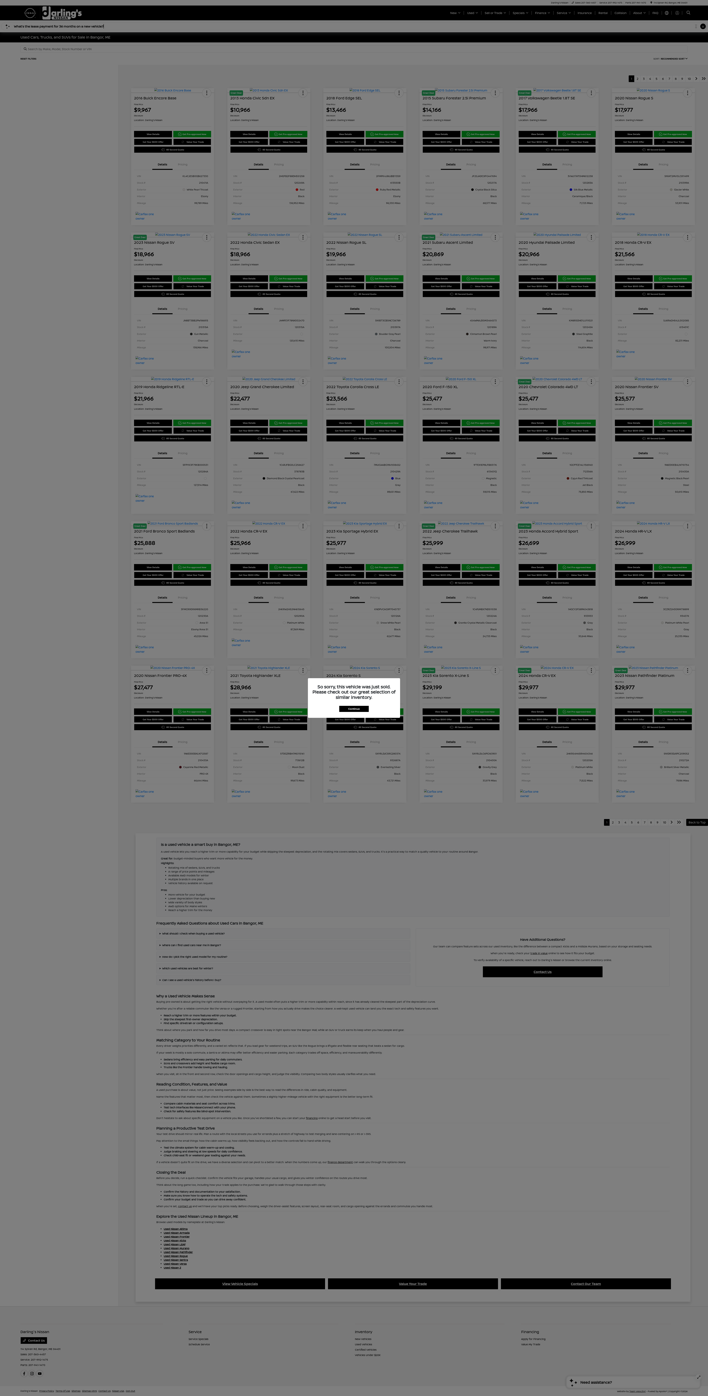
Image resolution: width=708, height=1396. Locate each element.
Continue (354, 708)
